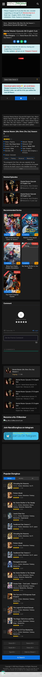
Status (29, 647)
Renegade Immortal (19, 562)
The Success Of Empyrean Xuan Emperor (24, 596)
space (35, 527)
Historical (21, 158)
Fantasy (13, 158)
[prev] (7, 98)
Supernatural (24, 518)
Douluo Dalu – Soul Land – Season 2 (25, 583)
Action (6, 158)
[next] (34, 98)
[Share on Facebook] (14, 41)
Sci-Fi (31, 486)
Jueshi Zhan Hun (19, 513)
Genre (11, 643)
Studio (11, 647)
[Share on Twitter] (18, 41)
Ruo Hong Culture (15, 144)
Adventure (26, 486)
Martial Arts (30, 158)
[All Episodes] (21, 98)
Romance (30, 588)
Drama (31, 505)
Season (29, 643)
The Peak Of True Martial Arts (23, 630)
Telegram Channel (31, 51)
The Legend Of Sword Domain (23, 607)
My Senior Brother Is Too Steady (24, 503)
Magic (15, 623)
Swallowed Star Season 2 (21, 524)
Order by (29, 652)
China (12, 148)
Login (36, 330)
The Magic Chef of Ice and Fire (23, 619)
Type (11, 652)
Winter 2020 (31, 146)
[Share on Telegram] (25, 41)
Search (22, 657)
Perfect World (17, 493)
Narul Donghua (10, 35)
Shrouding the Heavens (21, 483)
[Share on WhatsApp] (21, 41)
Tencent (30, 142)
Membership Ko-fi (29, 13)
